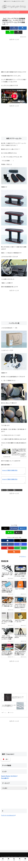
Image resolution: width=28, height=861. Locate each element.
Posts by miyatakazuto (7, 815)
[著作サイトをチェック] (7, 540)
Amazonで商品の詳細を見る (9, 470)
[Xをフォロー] (20, 540)
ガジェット (11, 490)
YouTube (4, 490)
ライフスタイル (19, 490)
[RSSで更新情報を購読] (14, 551)
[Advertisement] (14, 55)
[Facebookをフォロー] (7, 544)
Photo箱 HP (4, 778)
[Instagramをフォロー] (20, 544)
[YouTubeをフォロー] (7, 547)
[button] (18, 32)
